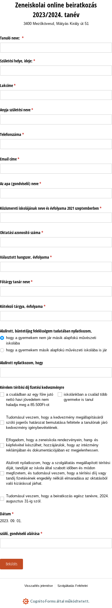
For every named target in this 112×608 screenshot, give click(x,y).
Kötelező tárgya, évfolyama (38, 306)
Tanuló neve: (27, 38)
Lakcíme (23, 85)
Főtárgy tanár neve (31, 281)
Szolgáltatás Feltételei (72, 585)
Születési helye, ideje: (32, 61)
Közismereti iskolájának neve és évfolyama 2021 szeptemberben (56, 208)
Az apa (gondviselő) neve (36, 183)
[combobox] (56, 372)
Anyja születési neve (31, 109)
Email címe (25, 159)
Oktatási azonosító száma (37, 232)
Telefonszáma (27, 134)
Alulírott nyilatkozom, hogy (22, 362)
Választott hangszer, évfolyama (41, 257)
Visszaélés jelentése (38, 585)
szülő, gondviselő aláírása (36, 533)
